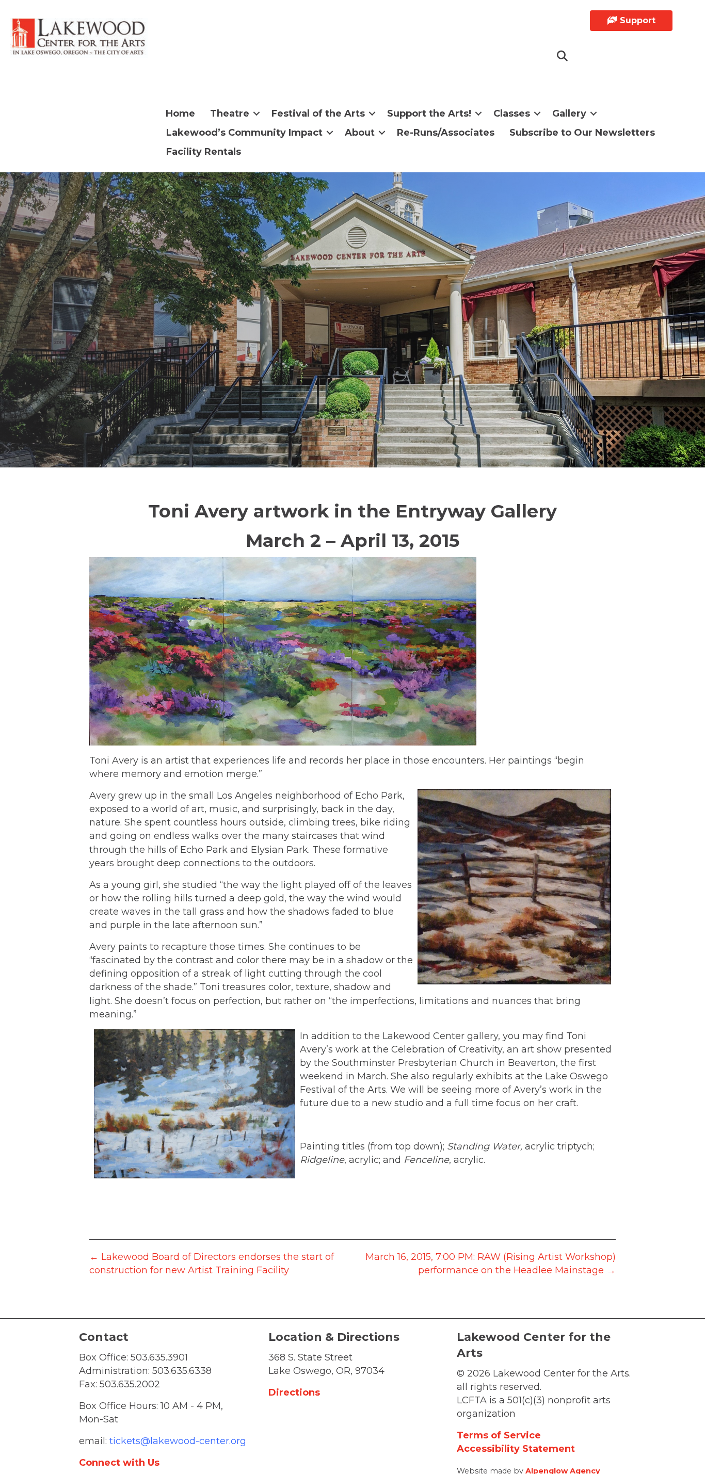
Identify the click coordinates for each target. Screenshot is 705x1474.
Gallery (569, 113)
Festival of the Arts (318, 113)
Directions (294, 1392)
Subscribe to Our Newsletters (582, 132)
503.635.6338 (182, 1370)
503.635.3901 (159, 1357)
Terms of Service (499, 1435)
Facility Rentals (203, 151)
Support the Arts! (429, 113)
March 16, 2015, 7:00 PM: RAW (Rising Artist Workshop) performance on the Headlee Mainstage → (490, 1263)
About (360, 132)
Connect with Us (119, 1462)
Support (636, 20)
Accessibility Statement (516, 1448)
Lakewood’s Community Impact (244, 132)
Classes (511, 113)
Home (180, 113)
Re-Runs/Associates (445, 132)
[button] (563, 56)
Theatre (229, 113)
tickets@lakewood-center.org (176, 1441)
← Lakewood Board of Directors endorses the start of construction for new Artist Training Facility (211, 1263)
